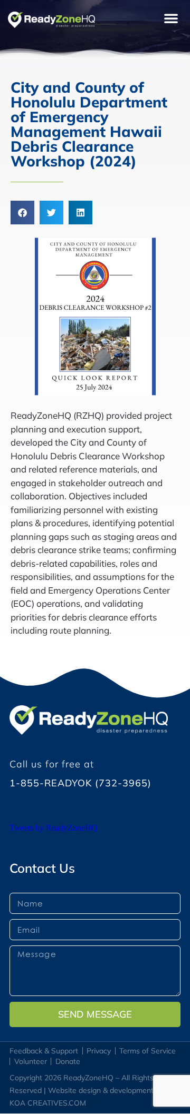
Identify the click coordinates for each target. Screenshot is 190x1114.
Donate (67, 1061)
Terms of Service (147, 1051)
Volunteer (30, 1061)
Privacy (99, 1051)
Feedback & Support (44, 1051)
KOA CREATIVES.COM (48, 1103)
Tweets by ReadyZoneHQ (54, 827)
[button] (171, 18)
